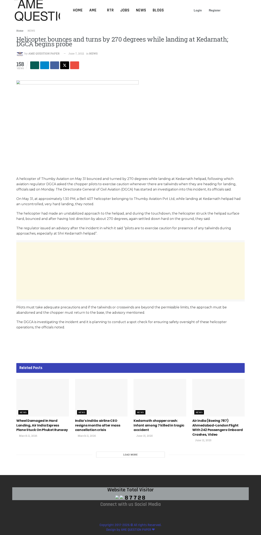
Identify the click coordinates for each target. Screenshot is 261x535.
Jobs (124, 10)
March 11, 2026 (27, 436)
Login (197, 10)
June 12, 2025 (202, 440)
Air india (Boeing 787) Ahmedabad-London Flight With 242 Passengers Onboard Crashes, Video (217, 427)
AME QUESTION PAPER (44, 53)
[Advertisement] (130, 270)
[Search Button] (245, 10)
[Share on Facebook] (54, 65)
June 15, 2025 (144, 436)
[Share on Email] (74, 65)
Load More (130, 454)
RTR (110, 10)
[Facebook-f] (130, 513)
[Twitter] (149, 513)
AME (93, 10)
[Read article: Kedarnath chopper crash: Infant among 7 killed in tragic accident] (160, 397)
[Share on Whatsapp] (34, 65)
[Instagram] (111, 513)
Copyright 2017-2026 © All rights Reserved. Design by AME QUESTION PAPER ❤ (130, 527)
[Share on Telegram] (44, 65)
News (141, 10)
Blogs (158, 10)
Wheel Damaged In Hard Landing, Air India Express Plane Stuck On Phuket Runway (42, 425)
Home (78, 10)
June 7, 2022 (76, 53)
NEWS (31, 30)
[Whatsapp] (121, 513)
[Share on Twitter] (64, 65)
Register (214, 10)
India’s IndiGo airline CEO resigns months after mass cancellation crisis (97, 425)
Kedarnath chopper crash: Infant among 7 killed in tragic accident (159, 425)
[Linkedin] (139, 513)
